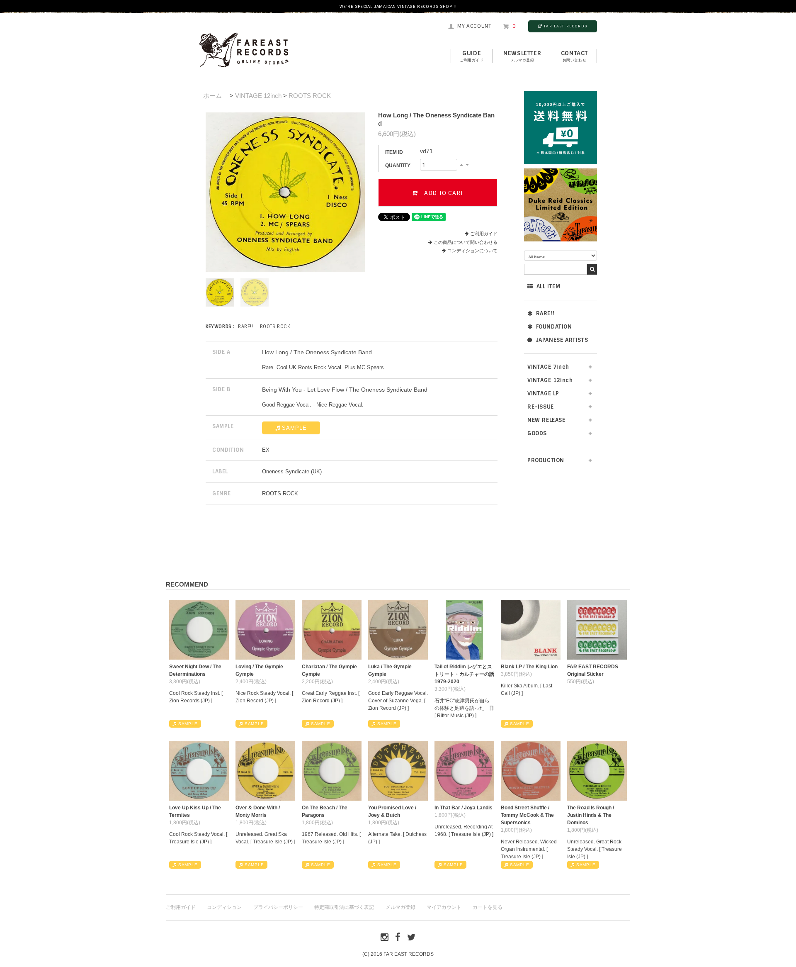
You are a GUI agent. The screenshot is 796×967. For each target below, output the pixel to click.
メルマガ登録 (400, 907)
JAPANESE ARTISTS (562, 339)
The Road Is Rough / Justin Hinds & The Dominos (590, 815)
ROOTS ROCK (310, 95)
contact (574, 56)
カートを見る (487, 907)
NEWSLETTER (522, 56)
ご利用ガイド (484, 233)
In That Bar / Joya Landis (463, 808)
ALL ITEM (548, 286)
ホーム (212, 95)
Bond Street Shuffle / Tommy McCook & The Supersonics (527, 815)
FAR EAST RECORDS (565, 26)
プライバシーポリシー (278, 907)
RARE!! (545, 313)
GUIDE (472, 56)
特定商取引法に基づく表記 (344, 907)
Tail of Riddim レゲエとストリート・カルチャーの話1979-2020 (464, 674)
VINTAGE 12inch (258, 95)
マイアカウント (444, 907)
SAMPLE (294, 428)
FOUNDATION (554, 326)
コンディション (224, 907)
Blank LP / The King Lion (529, 667)
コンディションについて (472, 250)
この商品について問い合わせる (466, 242)
